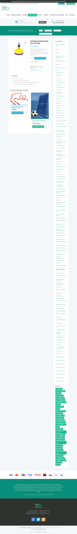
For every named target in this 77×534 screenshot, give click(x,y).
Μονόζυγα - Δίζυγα (60, 218)
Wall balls (58, 110)
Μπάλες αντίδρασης (60, 226)
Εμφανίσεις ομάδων (59, 357)
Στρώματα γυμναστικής (61, 319)
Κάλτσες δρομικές (59, 360)
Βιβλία (56, 52)
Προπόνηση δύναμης (59, 449)
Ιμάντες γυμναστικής (60, 189)
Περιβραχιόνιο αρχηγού (61, 265)
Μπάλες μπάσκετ (60, 239)
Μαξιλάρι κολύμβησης (61, 210)
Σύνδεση (73, 3)
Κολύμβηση (58, 420)
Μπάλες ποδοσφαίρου (61, 241)
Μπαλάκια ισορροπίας (61, 220)
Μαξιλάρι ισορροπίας (61, 206)
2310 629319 (60, 22)
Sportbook (19, 527)
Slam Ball (58, 103)
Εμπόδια (58, 164)
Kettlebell (58, 84)
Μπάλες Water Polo (60, 248)
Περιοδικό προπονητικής (60, 439)
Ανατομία (57, 397)
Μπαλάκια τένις (59, 224)
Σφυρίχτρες (58, 323)
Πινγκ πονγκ (58, 287)
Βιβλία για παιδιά (63, 402)
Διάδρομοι (58, 136)
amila (61, 388)
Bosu (57, 77)
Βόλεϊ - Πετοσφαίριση (59, 406)
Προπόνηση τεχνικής (59, 455)
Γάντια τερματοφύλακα (61, 120)
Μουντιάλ (64, 424)
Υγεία (57, 460)
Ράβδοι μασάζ (59, 298)
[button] (25, 42)
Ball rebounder (59, 72)
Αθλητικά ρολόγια (60, 113)
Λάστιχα (58, 200)
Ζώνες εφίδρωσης (60, 178)
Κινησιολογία (62, 415)
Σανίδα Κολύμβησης (60, 310)
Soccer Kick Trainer (60, 105)
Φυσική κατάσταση (63, 460)
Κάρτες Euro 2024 (59, 363)
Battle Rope (58, 75)
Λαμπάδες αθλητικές (59, 367)
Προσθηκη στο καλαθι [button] (17, 112)
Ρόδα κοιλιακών (59, 308)
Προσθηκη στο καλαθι (40, 58)
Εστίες (57, 171)
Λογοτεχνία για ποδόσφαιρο (60, 422)
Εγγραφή (68, 3)
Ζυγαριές (58, 174)
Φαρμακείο (58, 353)
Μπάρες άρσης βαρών (61, 250)
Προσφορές (58, 458)
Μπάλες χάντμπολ (60, 245)
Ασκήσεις (62, 397)
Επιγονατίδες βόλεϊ (60, 166)
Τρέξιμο (63, 458)
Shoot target (59, 100)
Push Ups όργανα (60, 96)
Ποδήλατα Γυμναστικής (61, 289)
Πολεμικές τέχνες (59, 445)
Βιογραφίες (58, 404)
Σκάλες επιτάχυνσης (60, 313)
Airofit (57, 70)
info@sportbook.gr (46, 513)
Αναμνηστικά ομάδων (59, 61)
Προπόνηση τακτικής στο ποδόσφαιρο (60, 453)
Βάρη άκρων (59, 117)
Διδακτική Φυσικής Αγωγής (60, 411)
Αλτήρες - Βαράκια (60, 115)
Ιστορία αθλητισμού (59, 413)
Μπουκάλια (58, 254)
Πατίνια (57, 263)
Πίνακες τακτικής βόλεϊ (61, 275)
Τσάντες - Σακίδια (59, 377)
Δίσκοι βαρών (59, 145)
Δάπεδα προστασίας (60, 134)
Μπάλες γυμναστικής (60, 235)
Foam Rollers (59, 80)
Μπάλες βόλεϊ (59, 233)
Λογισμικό (57, 64)
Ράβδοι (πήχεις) (59, 295)
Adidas (57, 388)
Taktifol (57, 108)
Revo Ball (58, 98)
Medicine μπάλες (60, 87)
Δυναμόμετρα (59, 161)
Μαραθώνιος (58, 424)
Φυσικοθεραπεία (58, 462)
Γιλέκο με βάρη (59, 124)
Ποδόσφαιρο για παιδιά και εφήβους (60, 442)
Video (56, 49)
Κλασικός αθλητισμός (59, 417)
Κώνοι (57, 197)
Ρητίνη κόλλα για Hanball (61, 300)
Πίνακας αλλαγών (60, 273)
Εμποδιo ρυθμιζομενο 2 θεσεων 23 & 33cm (17, 107)
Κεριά (57, 415)
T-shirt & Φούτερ (58, 381)
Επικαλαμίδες (59, 169)
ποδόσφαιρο (58, 464)
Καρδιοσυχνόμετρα (60, 195)
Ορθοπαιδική (58, 437)
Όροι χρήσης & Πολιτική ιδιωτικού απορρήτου (51, 527)
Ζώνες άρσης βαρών (60, 176)
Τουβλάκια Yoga (59, 340)
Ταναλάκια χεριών (60, 329)
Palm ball (58, 89)
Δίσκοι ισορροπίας (60, 147)
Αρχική (41, 30)
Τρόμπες (58, 344)
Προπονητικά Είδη (48, 30)
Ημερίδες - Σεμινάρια (59, 370)
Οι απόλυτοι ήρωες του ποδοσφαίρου (60, 432)
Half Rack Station (60, 82)
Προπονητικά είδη (38, 70)
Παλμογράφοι (59, 260)
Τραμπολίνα (58, 342)
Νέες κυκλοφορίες (59, 429)
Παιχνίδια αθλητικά (59, 374)
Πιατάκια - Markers (57, 30)
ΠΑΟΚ (63, 437)
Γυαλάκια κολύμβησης (61, 126)
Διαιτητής (58, 139)
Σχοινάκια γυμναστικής (61, 325)
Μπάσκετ (57, 426)
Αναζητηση (42, 22)
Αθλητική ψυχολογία (59, 395)
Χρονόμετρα (59, 351)
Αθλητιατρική (58, 393)
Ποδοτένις (58, 293)
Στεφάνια (58, 317)
